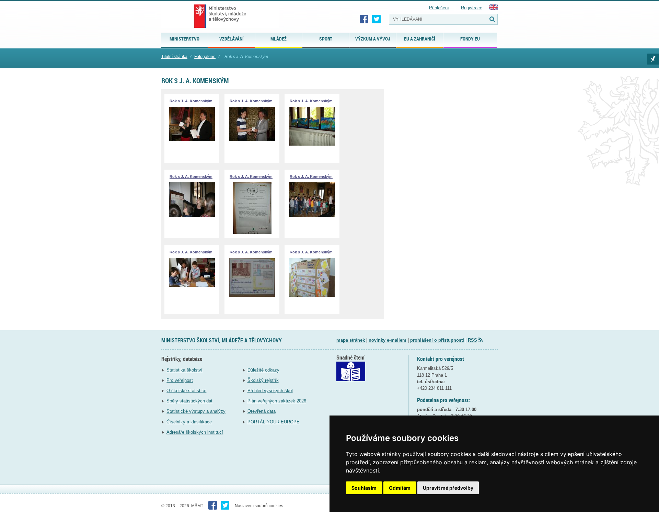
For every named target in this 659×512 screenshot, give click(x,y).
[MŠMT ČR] (220, 16)
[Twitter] (376, 19)
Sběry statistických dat (189, 400)
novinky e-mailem (387, 340)
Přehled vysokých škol (270, 390)
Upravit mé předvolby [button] (448, 488)
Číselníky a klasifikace (189, 421)
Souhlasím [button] (364, 488)
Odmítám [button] (400, 488)
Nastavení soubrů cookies (259, 506)
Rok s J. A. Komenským (191, 101)
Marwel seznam (653, 59)
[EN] (493, 8)
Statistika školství (184, 370)
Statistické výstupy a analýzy (196, 411)
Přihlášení (439, 7)
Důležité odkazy (263, 370)
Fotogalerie (205, 56)
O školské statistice (186, 390)
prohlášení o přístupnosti (437, 340)
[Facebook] (364, 19)
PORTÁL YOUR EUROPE (273, 421)
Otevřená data (261, 411)
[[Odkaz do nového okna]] (350, 379)
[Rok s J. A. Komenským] (192, 139)
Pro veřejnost (179, 380)
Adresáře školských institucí (194, 432)
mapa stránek (350, 340)
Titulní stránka (174, 56)
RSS (472, 340)
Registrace (471, 7)
